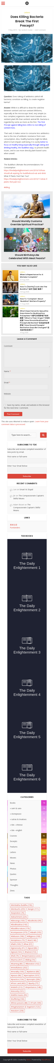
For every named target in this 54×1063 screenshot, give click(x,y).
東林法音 (13, 524)
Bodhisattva (19, 924)
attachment (19, 917)
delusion (18, 936)
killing (7, 187)
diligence (34, 936)
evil (32, 940)
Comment (8, 346)
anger (34, 909)
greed (17, 952)
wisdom (18, 1010)
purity (34, 983)
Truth (36, 1003)
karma (17, 960)
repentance (34, 987)
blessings (18, 920)
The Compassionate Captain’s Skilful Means (26, 507)
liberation (33, 963)
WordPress (46, 1059)
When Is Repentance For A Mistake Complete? (31, 275)
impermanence (31, 956)
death (36, 932)
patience (33, 971)
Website (7, 394)
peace (16, 975)
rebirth (17, 987)
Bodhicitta (35, 920)
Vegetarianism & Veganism (26, 1007)
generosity (18, 948)
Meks (29, 1059)
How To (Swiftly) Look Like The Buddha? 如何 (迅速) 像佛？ (33, 287)
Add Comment (40, 30)
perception (32, 975)
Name (7, 371)
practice (18, 979)
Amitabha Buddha (22, 905)
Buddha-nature (21, 928)
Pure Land (19, 983)
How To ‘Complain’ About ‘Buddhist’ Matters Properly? (33, 300)
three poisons (20, 1003)
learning (17, 963)
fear (28, 944)
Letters (27, 12)
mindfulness (19, 967)
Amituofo (18, 909)
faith (16, 944)
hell (15, 956)
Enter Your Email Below (17, 466)
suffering (18, 999)
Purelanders (15, 527)
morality (18, 971)
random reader (27, 30)
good (33, 948)
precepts (34, 979)
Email (7, 382)
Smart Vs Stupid (26, 489)
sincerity (18, 991)
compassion (19, 932)
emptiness (18, 940)
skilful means (19, 995)
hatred (31, 952)
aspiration (18, 913)
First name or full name (17, 456)
